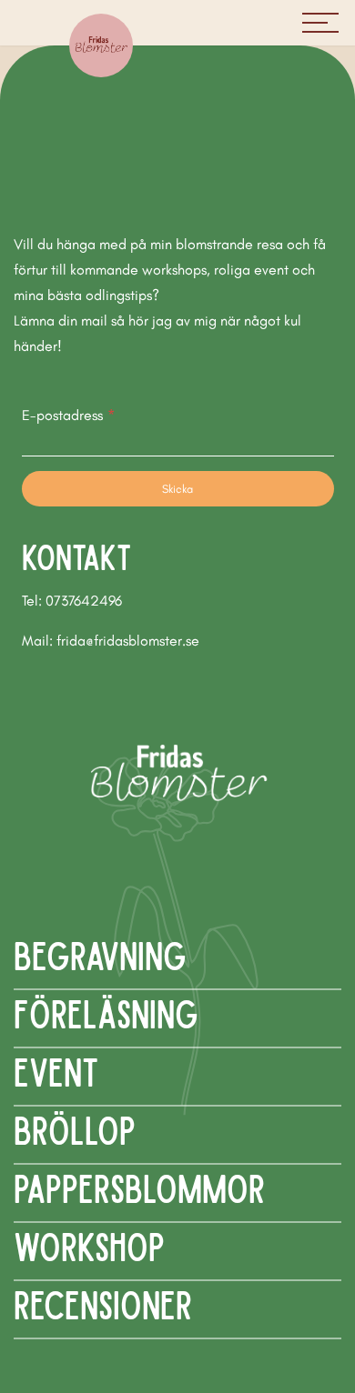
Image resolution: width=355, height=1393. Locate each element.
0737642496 (84, 600)
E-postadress (68, 415)
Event (56, 1070)
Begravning (100, 954)
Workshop (89, 1245)
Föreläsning (106, 1012)
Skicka (177, 489)
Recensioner (103, 1303)
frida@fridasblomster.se (127, 640)
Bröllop (75, 1128)
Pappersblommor (139, 1187)
